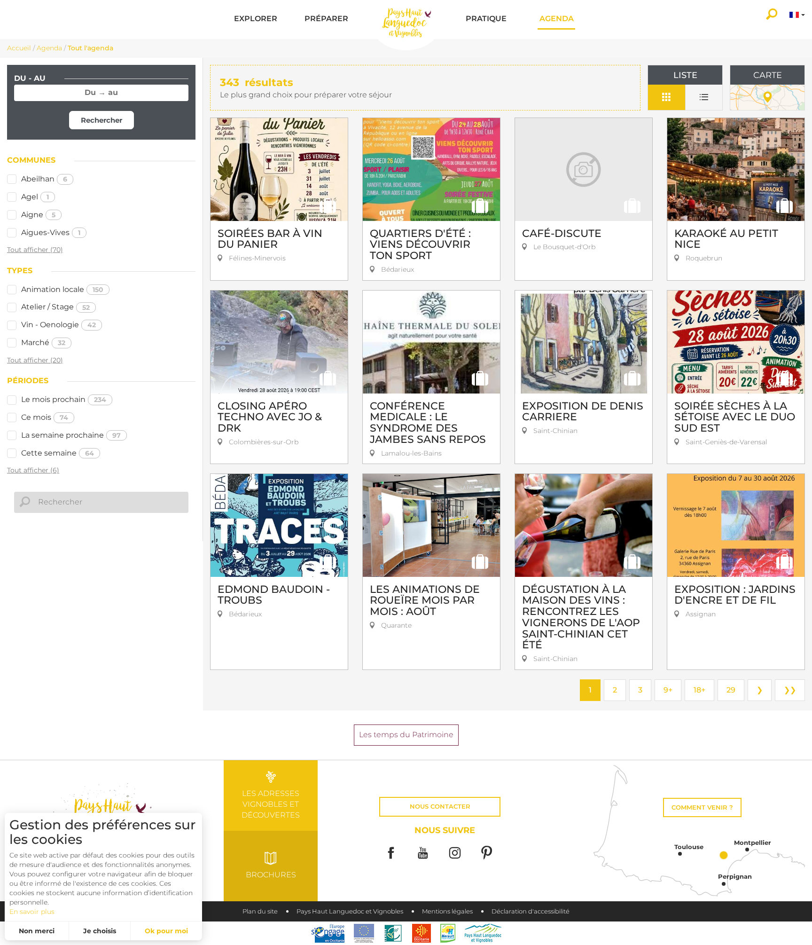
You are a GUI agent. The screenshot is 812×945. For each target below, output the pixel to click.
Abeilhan (44, 178)
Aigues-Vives (50, 232)
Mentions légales (447, 911)
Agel (35, 196)
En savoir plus (32, 911)
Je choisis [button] (99, 931)
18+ (699, 689)
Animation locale (62, 289)
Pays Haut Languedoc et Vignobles (350, 911)
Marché (43, 342)
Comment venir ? (702, 807)
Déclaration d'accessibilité (531, 911)
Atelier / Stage (55, 306)
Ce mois (44, 417)
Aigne (38, 214)
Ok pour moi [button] (166, 931)
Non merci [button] (37, 931)
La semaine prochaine (71, 435)
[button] (255, 19)
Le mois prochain (63, 399)
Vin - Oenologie (58, 324)
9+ (668, 689)
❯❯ (790, 689)
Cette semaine (57, 453)
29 (730, 689)
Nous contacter (440, 806)
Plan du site (260, 911)
